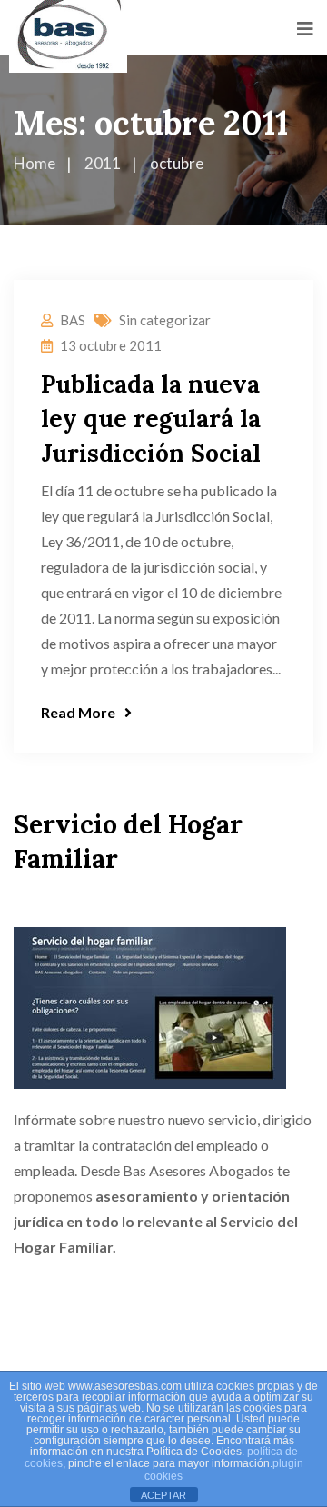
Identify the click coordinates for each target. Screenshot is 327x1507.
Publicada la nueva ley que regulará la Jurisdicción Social (151, 418)
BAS (72, 320)
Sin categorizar (165, 320)
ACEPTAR (163, 1495)
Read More (78, 712)
